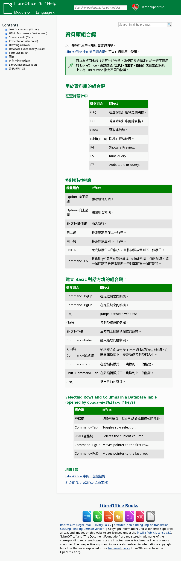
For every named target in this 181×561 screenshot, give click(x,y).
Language (44, 12)
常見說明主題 (17, 68)
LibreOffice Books (119, 505)
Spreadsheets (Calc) (21, 37)
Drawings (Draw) (19, 45)
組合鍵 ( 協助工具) (86, 482)
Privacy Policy (102, 525)
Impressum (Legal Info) (75, 525)
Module (20, 12)
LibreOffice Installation (23, 64)
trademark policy (119, 548)
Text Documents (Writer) (24, 29)
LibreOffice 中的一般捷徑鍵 (85, 476)
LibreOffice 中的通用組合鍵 (85, 51)
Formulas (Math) (19, 52)
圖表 (11, 56)
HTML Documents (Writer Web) (28, 33)
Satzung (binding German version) (82, 529)
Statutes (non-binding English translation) (141, 525)
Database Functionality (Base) (27, 48)
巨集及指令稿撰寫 (19, 60)
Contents (10, 25)
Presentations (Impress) (23, 41)
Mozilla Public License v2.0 (154, 533)
